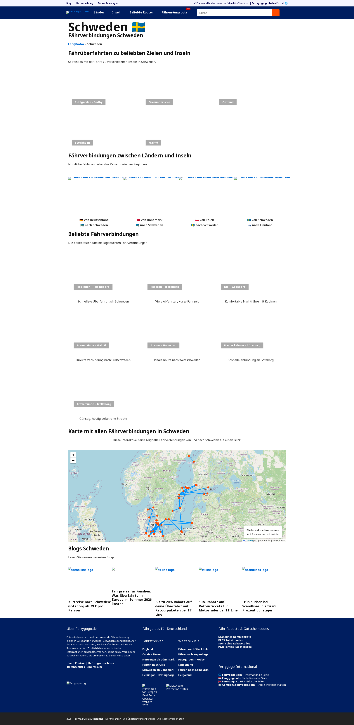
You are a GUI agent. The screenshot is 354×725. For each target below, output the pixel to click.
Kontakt (80, 663)
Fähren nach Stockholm (193, 649)
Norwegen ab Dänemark (158, 659)
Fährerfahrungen (108, 3)
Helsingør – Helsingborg (158, 675)
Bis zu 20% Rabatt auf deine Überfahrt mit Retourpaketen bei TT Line (173, 608)
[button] (73, 455)
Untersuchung (84, 3)
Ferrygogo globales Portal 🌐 (270, 3)
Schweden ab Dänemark (158, 670)
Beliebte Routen (142, 12)
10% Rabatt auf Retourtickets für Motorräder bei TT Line (218, 606)
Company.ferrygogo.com (238, 684)
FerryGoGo (76, 44)
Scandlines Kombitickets (234, 637)
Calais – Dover (151, 654)
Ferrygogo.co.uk (232, 681)
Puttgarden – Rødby (191, 659)
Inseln (117, 12)
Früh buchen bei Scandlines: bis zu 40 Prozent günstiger (258, 606)
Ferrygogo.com (232, 675)
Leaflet (249, 540)
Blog (69, 3)
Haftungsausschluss (101, 663)
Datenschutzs (76, 667)
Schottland (185, 664)
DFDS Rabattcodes (230, 640)
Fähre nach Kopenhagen (194, 654)
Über (70, 663)
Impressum (94, 667)
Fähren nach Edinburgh (193, 670)
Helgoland (185, 675)
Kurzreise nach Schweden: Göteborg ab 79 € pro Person (89, 606)
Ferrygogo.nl (230, 678)
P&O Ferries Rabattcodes (235, 646)
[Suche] (276, 12)
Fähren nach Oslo (153, 664)
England (147, 649)
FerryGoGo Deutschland (88, 718)
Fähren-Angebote (176, 11)
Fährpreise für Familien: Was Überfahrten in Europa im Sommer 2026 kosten (132, 597)
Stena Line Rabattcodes (234, 643)
